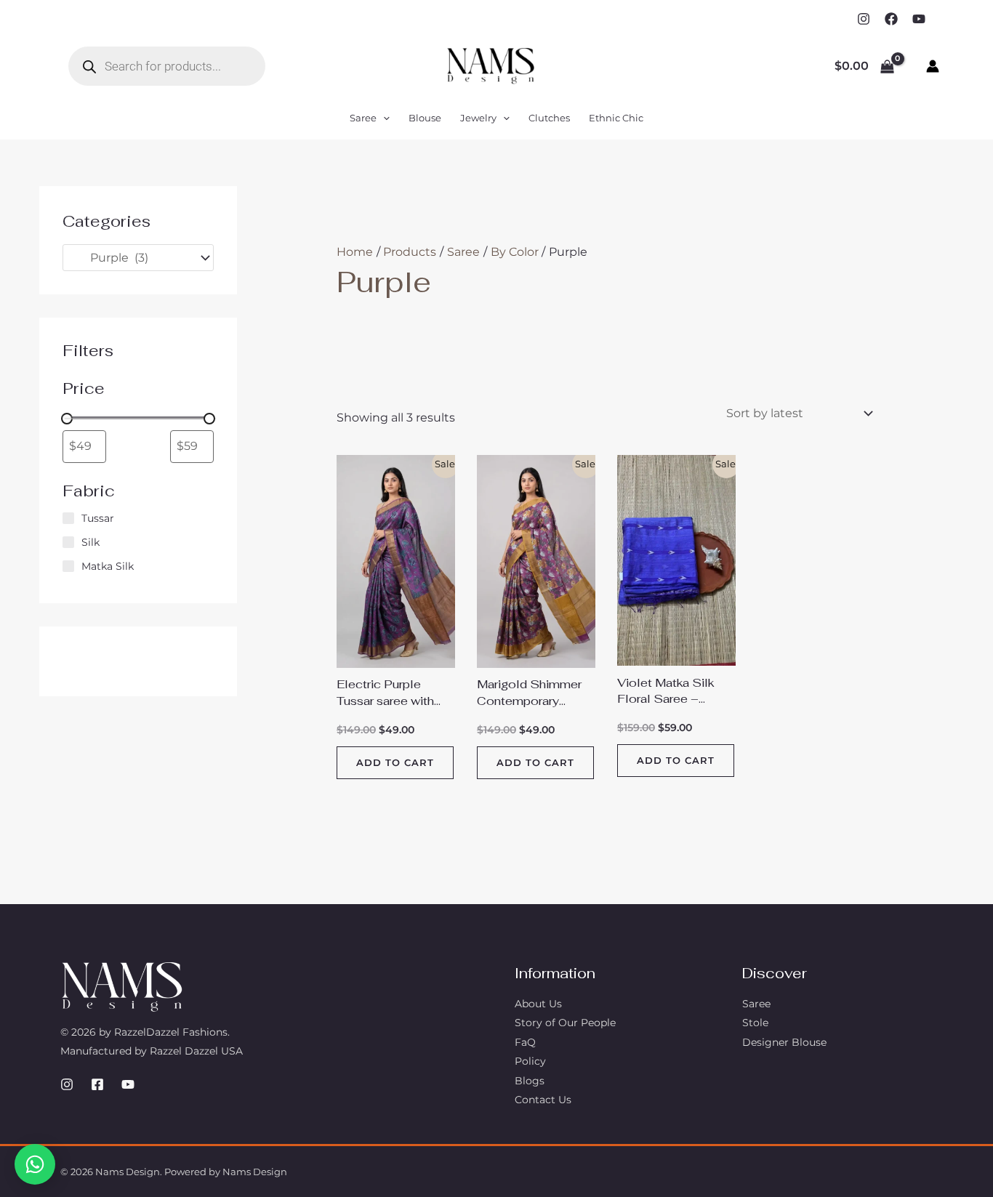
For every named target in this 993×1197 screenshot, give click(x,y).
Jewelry (478, 118)
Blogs (529, 1080)
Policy (530, 1061)
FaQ (525, 1042)
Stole (755, 1022)
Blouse (425, 118)
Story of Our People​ (565, 1022)
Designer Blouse (784, 1042)
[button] (383, 118)
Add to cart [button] (395, 762)
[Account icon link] (932, 66)
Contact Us (543, 1099)
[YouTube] (918, 18)
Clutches (549, 118)
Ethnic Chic (616, 118)
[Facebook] (891, 18)
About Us (538, 1003)
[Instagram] (863, 18)
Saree (363, 118)
